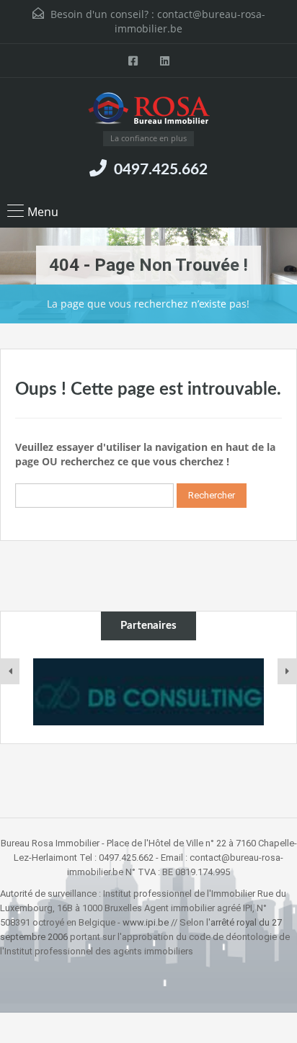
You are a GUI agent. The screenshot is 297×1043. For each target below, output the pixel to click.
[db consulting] (148, 691)
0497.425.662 (161, 169)
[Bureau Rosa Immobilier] (149, 110)
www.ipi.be (146, 922)
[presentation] (10, 671)
